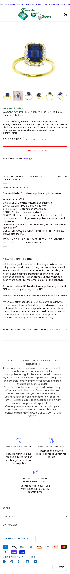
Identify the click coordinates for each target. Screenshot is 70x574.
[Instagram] (19, 561)
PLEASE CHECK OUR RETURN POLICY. (44, 414)
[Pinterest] (11, 561)
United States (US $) (17, 538)
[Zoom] (9, 84)
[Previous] (7, 58)
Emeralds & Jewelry (17, 557)
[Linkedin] (27, 561)
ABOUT (6, 508)
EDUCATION (9, 516)
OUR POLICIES (10, 524)
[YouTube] (35, 561)
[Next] (63, 58)
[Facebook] (4, 561)
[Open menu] (7, 14)
